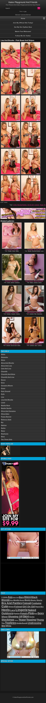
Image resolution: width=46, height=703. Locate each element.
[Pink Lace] (34, 298)
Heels (8, 282)
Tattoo (16, 620)
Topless (18, 314)
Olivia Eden (5, 414)
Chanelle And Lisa (7, 377)
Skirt (26, 616)
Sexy (36, 345)
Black (31, 282)
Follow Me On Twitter (23, 36)
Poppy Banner (6, 416)
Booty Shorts (36, 600)
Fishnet (8, 345)
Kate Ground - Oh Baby (12, 249)
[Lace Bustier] (5, 450)
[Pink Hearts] (12, 298)
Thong (40, 619)
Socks (40, 282)
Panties (9, 314)
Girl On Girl (30, 205)
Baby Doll (16, 597)
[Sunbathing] (12, 267)
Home (23, 18)
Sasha (3, 428)
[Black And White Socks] (34, 267)
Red (35, 614)
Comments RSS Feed (26, 14)
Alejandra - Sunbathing (12, 281)
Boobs (16, 600)
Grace (3, 388)
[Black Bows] (34, 330)
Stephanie (4, 434)
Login (25, 11)
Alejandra (4, 357)
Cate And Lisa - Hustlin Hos (12, 344)
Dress (11, 607)
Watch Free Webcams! (23, 31)
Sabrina (4, 425)
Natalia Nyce (5, 405)
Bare (21, 597)
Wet (3, 626)
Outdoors (17, 282)
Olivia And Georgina (8, 411)
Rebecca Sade (6, 419)
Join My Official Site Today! (23, 23)
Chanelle (4, 371)
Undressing (34, 623)
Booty (28, 600)
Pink (35, 314)
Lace (42, 251)
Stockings (39, 314)
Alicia (3, 360)
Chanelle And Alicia (8, 374)
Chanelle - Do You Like (34, 249)
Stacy (3, 431)
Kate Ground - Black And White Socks (34, 281)
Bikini (27, 597)
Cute (4, 606)
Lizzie (3, 402)
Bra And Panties (22, 205)
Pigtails (10, 251)
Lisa (2, 397)
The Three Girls (6, 439)
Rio (2, 422)
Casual (26, 603)
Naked (12, 282)
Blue (11, 600)
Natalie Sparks (6, 408)
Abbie (3, 354)
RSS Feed (17, 14)
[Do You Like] (34, 236)
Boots (22, 600)
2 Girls (15, 205)
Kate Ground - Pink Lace (34, 312)
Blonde (29, 251)
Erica (3, 382)
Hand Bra (39, 607)
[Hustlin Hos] (12, 330)
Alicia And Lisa (6, 365)
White (17, 251)
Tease (41, 205)
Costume (36, 603)
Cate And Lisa (6, 368)
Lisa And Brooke (7, 400)
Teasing (13, 314)
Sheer (13, 251)
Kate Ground (5, 391)
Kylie (3, 394)
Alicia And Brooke (7, 363)
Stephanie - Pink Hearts (12, 312)
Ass (10, 597)
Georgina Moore (7, 385)
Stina (3, 436)
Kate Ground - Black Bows (34, 344)
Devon (3, 380)
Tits (3, 623)
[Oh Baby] (12, 236)
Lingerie (36, 205)
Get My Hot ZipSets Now (23, 27)
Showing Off (15, 616)
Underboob (21, 623)
